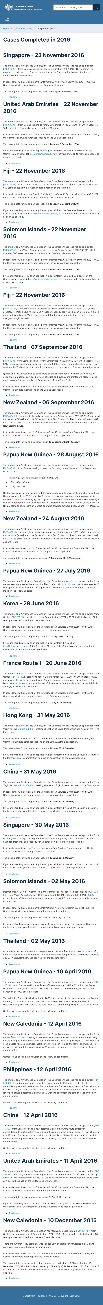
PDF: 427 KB (10, 532)
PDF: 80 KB (9, 360)
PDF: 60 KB (9, 468)
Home (6, 28)
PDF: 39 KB (9, 124)
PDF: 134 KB (18, 838)
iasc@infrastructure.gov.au (43, 153)
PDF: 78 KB (9, 69)
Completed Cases (23, 28)
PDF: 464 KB (10, 416)
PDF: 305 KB (18, 1037)
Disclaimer (75, 1296)
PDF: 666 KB (26, 729)
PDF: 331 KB (82, 1230)
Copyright (63, 1296)
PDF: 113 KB (18, 617)
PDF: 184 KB (68, 584)
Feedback (42, 1296)
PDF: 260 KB (88, 951)
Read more (14, 97)
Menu (7, 21)
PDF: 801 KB (10, 250)
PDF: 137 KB (18, 676)
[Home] (26, 7)
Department (29, 1296)
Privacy (52, 1296)
